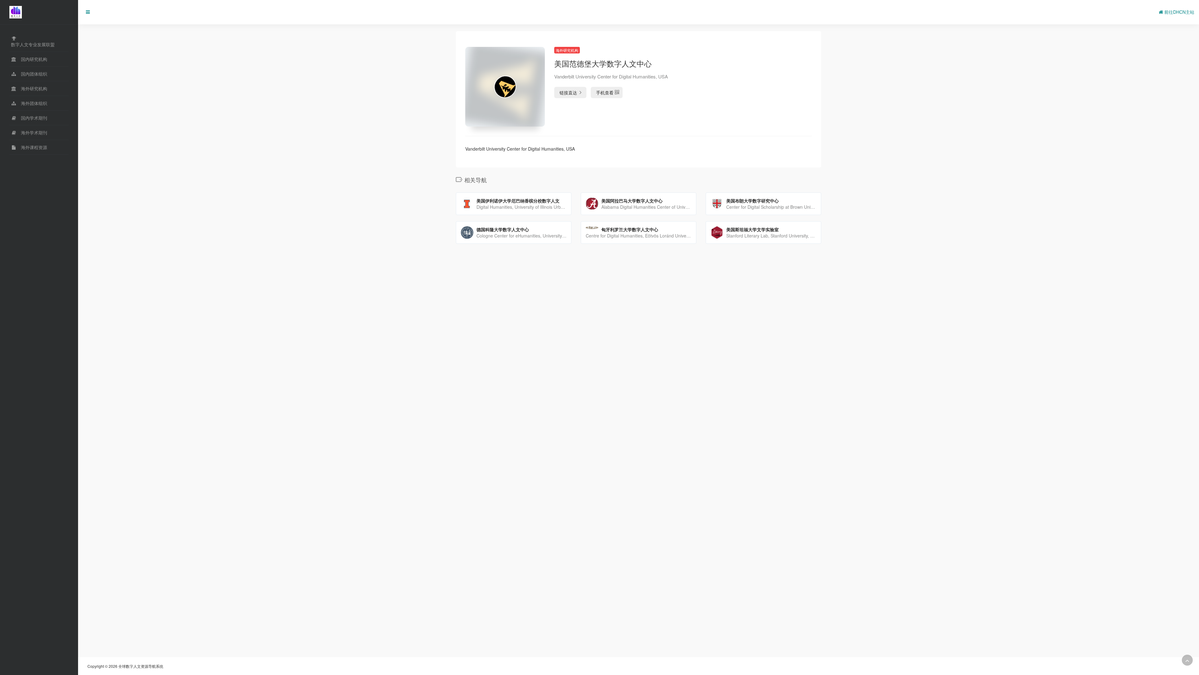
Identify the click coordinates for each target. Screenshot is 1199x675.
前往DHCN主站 (1178, 12)
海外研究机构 (567, 50)
